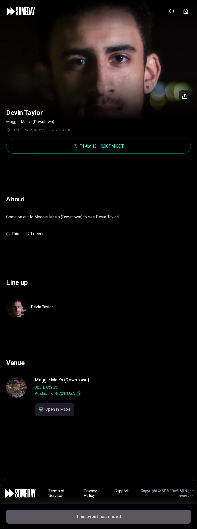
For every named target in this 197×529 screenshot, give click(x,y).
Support (121, 490)
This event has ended (98, 516)
